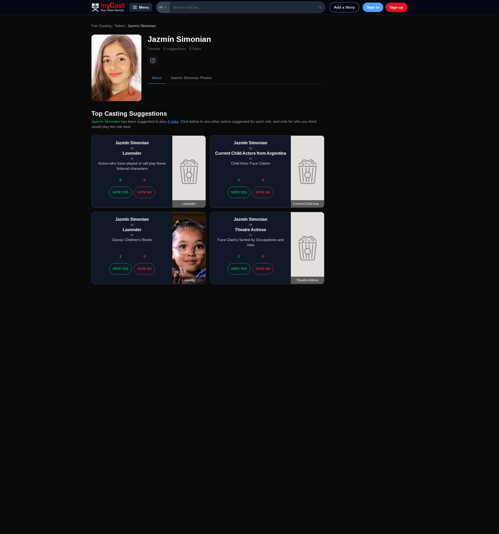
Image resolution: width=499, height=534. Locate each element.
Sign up (396, 7)
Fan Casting (101, 26)
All (161, 7)
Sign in (373, 7)
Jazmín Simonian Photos (191, 78)
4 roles (173, 121)
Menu (144, 7)
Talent (119, 26)
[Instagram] (153, 60)
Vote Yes (120, 192)
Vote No (144, 192)
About (156, 78)
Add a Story (344, 7)
